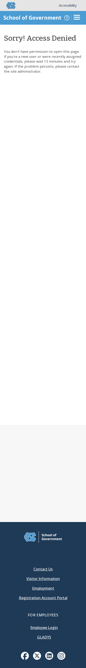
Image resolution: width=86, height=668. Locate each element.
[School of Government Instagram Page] (61, 658)
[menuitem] (25, 656)
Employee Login (44, 627)
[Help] (66, 18)
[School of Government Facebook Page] (25, 658)
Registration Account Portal (43, 597)
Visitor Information (43, 578)
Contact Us (43, 569)
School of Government (32, 17)
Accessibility (68, 5)
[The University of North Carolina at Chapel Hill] (8, 5)
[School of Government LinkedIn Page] (49, 658)
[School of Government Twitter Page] (37, 658)
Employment (43, 588)
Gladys (44, 637)
